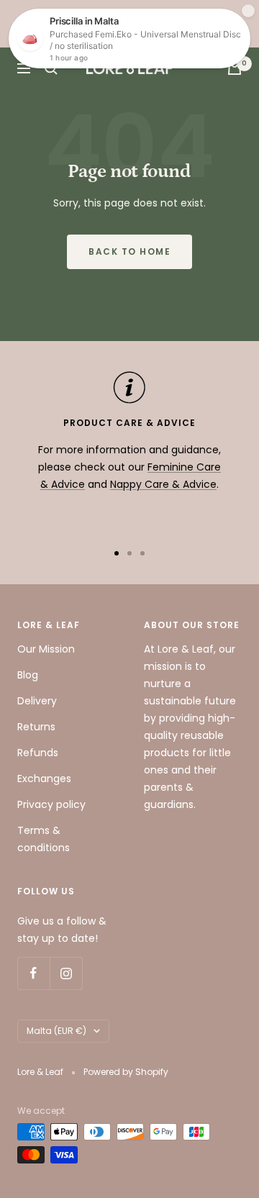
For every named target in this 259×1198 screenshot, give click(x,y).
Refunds (37, 752)
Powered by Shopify (125, 1072)
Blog (27, 675)
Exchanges (44, 778)
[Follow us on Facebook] (33, 973)
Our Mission (46, 649)
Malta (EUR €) (56, 1031)
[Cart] (234, 68)
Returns (36, 727)
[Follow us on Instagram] (66, 973)
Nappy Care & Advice (163, 484)
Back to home (129, 251)
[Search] (51, 68)
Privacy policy (51, 804)
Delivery (37, 701)
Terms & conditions (43, 839)
